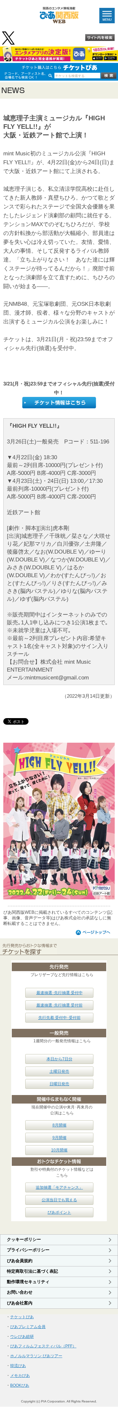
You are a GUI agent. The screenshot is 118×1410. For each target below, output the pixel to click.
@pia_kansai (9, 38)
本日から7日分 (59, 1059)
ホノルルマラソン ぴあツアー (36, 1356)
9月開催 (59, 1137)
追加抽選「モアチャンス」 (59, 1187)
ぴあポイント (59, 1212)
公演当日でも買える (59, 1200)
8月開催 (59, 1125)
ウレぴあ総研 (22, 1336)
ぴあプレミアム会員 (28, 1326)
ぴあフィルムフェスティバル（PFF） (43, 1346)
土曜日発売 (59, 1071)
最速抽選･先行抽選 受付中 (59, 992)
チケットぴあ (22, 1317)
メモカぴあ (20, 1375)
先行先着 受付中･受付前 (59, 1017)
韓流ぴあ (18, 1365)
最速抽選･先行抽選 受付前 (59, 1005)
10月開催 (59, 1150)
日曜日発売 (59, 1084)
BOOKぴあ (19, 1385)
